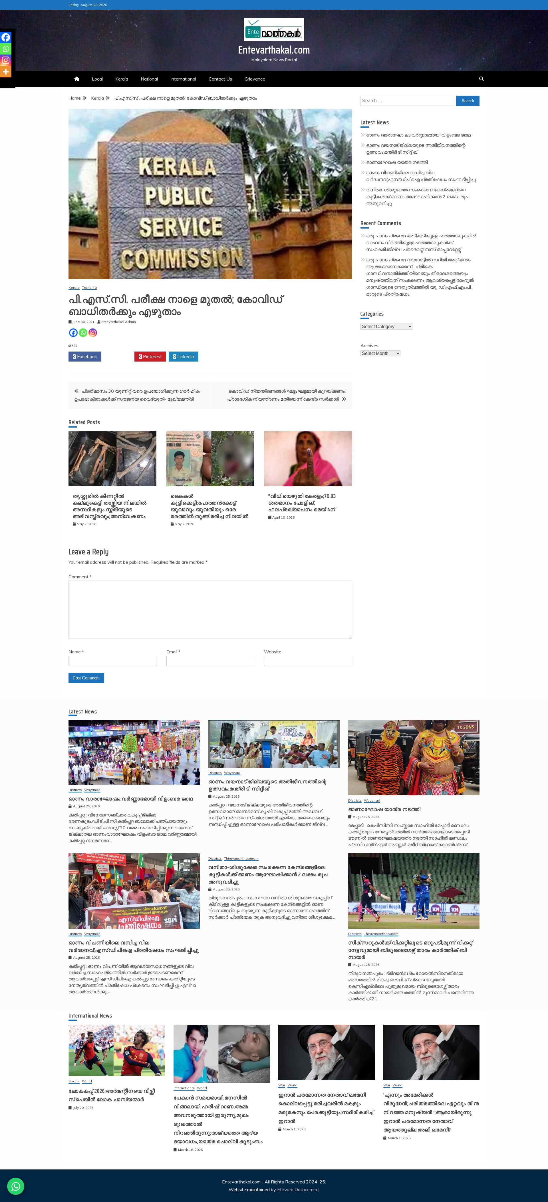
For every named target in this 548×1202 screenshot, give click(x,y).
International (183, 79)
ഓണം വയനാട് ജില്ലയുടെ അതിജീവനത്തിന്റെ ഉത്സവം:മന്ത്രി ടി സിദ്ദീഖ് (267, 785)
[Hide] (2, 83)
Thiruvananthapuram (241, 858)
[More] (5, 71)
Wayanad (92, 790)
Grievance (255, 79)
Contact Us (220, 79)
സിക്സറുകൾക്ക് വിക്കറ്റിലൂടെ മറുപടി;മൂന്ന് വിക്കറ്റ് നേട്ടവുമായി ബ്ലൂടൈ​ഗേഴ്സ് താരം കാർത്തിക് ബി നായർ (410, 950)
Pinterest (152, 356)
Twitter (119, 356)
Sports (74, 1081)
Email (173, 652)
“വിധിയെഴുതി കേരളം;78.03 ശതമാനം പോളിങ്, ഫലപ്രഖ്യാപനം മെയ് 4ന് (302, 502)
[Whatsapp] (83, 332)
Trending (89, 288)
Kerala (121, 79)
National (149, 79)
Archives (369, 345)
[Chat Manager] (15, 1186)
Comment (80, 576)
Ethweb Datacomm (297, 1189)
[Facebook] (73, 332)
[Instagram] (92, 332)
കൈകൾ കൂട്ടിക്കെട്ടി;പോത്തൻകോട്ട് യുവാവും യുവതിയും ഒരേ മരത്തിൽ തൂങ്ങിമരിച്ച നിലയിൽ (210, 506)
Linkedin (185, 356)
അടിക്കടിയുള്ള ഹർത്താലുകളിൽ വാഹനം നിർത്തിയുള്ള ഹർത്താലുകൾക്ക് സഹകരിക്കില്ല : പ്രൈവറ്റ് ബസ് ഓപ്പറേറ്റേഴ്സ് (421, 242)
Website (272, 652)
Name (76, 652)
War (281, 1085)
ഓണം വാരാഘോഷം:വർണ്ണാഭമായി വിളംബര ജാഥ (418, 135)
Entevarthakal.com (274, 50)
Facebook (86, 356)
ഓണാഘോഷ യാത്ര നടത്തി (397, 162)
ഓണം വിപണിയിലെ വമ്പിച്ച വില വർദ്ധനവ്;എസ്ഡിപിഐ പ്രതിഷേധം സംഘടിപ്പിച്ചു (133, 946)
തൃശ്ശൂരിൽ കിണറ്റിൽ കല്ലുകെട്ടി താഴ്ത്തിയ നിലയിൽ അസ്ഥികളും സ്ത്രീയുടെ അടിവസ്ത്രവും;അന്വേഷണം (110, 506)
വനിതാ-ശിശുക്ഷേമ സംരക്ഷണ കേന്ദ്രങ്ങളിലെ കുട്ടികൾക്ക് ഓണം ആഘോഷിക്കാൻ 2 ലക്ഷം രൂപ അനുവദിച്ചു (417, 196)
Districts (75, 790)
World (87, 1081)
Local (97, 79)
